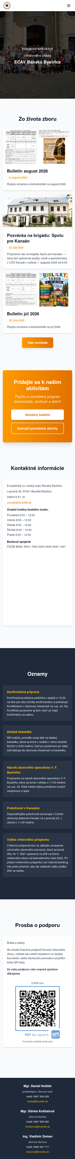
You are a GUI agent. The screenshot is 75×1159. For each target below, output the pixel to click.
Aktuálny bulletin (37, 414)
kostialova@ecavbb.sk (37, 1126)
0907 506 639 (41, 1096)
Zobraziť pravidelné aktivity (37, 428)
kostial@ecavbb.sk (37, 1101)
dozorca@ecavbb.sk (37, 1151)
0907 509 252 (41, 1121)
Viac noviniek (38, 342)
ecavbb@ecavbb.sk (19, 502)
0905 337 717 (41, 1147)
